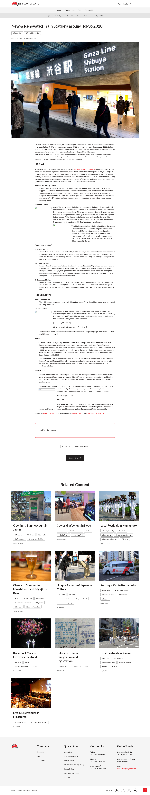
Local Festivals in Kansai (115, 653)
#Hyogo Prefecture (21, 666)
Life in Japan (58, 16)
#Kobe (88, 531)
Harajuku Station (77, 413)
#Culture (62, 595)
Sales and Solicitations (72, 773)
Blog (79, 10)
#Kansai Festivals (125, 662)
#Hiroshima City (20, 722)
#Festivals (121, 531)
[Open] (136, 4)
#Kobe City (36, 666)
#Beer (17, 599)
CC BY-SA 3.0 (98, 413)
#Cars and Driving (121, 591)
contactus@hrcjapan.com (126, 768)
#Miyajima (39, 603)
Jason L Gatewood (50, 413)
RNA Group (21, 790)
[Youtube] (135, 790)
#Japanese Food (81, 599)
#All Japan (18, 535)
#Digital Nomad (75, 531)
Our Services (69, 10)
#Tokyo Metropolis (32, 33)
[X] (129, 790)
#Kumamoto (106, 535)
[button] (127, 3)
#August (18, 662)
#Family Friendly (108, 531)
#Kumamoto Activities (123, 535)
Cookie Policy (69, 769)
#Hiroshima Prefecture (23, 603)
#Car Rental (106, 591)
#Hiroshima (40, 599)
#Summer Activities (33, 607)
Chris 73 (89, 413)
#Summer (18, 607)
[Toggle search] (119, 4)
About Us (40, 752)
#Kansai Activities (108, 662)
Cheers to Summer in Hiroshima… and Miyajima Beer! (30, 589)
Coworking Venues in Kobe (74, 525)
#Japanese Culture (65, 599)
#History (72, 595)
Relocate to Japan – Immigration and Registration (69, 657)
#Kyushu (125, 539)
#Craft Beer (28, 599)
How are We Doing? (71, 756)
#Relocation (77, 666)
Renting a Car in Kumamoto (118, 585)
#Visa (87, 666)
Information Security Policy (74, 765)
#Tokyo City (17, 33)
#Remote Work (78, 535)
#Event (27, 662)
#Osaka (114, 667)
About (59, 10)
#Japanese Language (65, 603)
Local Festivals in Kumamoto (118, 525)
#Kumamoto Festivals (109, 539)
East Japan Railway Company (84, 169)
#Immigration (63, 666)
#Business (30, 535)
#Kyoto (104, 667)
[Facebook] (123, 790)
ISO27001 (67, 777)
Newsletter (68, 752)
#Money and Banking (36, 539)
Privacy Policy (69, 760)
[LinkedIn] (117, 790)
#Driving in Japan (108, 595)
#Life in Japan (19, 539)
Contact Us (89, 10)
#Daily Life (42, 535)
